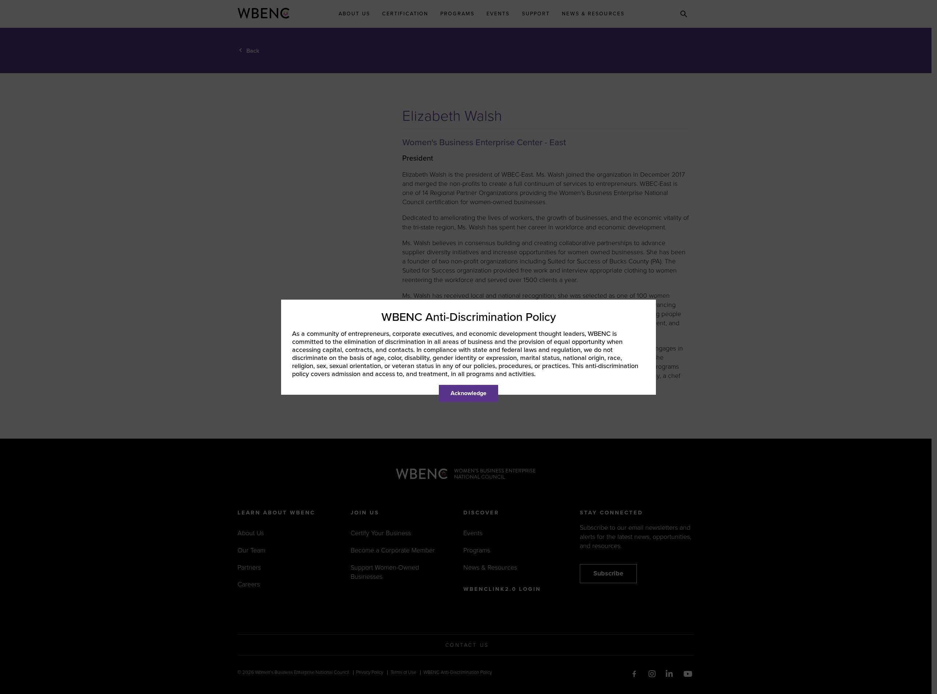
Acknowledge (468, 393)
